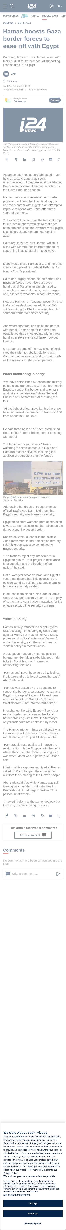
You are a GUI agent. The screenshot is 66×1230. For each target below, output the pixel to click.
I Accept (33, 1203)
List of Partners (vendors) (16, 1194)
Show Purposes (33, 1223)
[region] (33, 1176)
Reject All (33, 1213)
